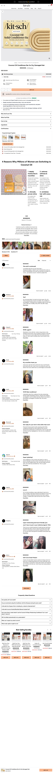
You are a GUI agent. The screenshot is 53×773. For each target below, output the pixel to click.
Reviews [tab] (6, 252)
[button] (2, 11)
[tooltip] (31, 224)
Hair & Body (26, 8)
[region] (26, 2)
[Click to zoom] (49, 58)
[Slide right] (38, 2)
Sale (35, 8)
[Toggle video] (23, 192)
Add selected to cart (7, 144)
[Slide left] (15, 2)
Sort (39, 260)
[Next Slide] (50, 245)
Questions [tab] (14, 252)
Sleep (32, 8)
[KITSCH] (27, 5)
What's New (13, 8)
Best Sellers (20, 8)
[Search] (4, 5)
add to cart (46, 770)
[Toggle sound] (23, 188)
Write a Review (46, 256)
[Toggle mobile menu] (2, 5)
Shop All (39, 8)
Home (15, 62)
